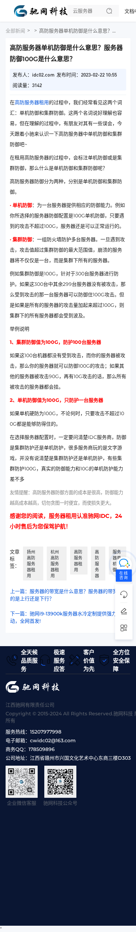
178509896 (42, 749)
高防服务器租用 (32, 102)
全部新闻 (15, 31)
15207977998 (45, 732)
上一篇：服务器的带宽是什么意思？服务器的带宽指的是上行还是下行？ (66, 595)
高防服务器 (97, 563)
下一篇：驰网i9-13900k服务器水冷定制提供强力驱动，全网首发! (65, 617)
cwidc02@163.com (53, 740)
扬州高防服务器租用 (31, 563)
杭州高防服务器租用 (55, 563)
